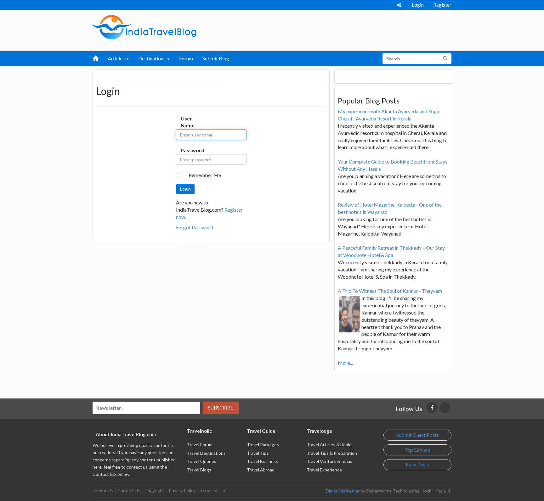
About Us (103, 490)
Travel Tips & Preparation (332, 453)
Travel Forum (199, 444)
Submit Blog (215, 58)
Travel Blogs (199, 469)
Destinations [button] (152, 58)
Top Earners (417, 450)
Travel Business (262, 461)
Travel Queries (201, 461)
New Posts (417, 464)
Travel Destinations (206, 453)
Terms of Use (213, 490)
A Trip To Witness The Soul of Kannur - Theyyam (390, 291)
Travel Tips (258, 453)
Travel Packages (263, 444)
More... (345, 363)
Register (442, 5)
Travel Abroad (261, 469)
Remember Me (205, 175)
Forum (186, 58)
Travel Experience (324, 469)
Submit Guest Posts (417, 435)
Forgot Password (194, 227)
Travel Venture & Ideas (329, 461)
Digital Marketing (343, 490)
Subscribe (220, 407)
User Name (187, 122)
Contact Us (128, 490)
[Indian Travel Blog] (144, 27)
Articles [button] (117, 58)
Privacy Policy (182, 490)
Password (187, 150)
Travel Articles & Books (330, 444)
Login (418, 5)
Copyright (154, 490)
